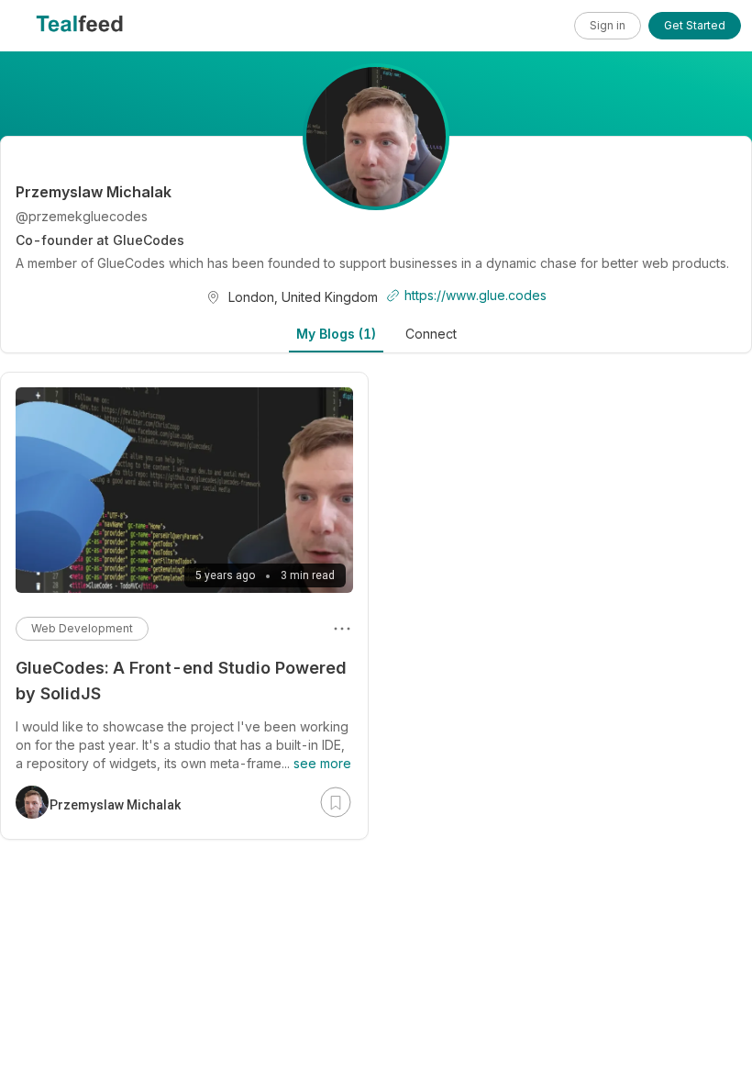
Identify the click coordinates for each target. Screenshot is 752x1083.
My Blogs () (336, 333)
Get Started (694, 25)
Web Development (82, 628)
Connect (431, 333)
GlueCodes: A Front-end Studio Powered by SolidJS (181, 680)
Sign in (607, 25)
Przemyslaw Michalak (115, 805)
